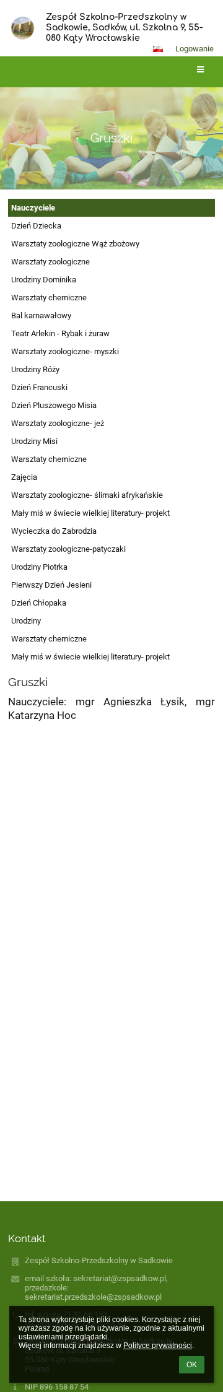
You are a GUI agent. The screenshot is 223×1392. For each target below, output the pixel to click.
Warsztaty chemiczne (49, 297)
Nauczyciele (33, 207)
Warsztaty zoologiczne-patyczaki (68, 549)
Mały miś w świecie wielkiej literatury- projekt (90, 513)
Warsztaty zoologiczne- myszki (65, 351)
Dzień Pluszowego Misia (54, 405)
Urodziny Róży (35, 369)
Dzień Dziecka (36, 225)
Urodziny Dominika (43, 279)
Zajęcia (24, 477)
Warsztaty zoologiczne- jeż (57, 423)
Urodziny (26, 620)
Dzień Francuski (39, 387)
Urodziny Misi (34, 441)
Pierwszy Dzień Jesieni (51, 584)
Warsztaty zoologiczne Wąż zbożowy (75, 243)
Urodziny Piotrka (39, 567)
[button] (158, 48)
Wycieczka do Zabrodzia (54, 531)
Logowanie (194, 48)
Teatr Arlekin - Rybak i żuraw (60, 333)
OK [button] (191, 1364)
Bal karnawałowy (41, 315)
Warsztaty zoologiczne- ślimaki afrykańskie (87, 495)
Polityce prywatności (157, 1345)
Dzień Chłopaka (38, 602)
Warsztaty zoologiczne (50, 261)
